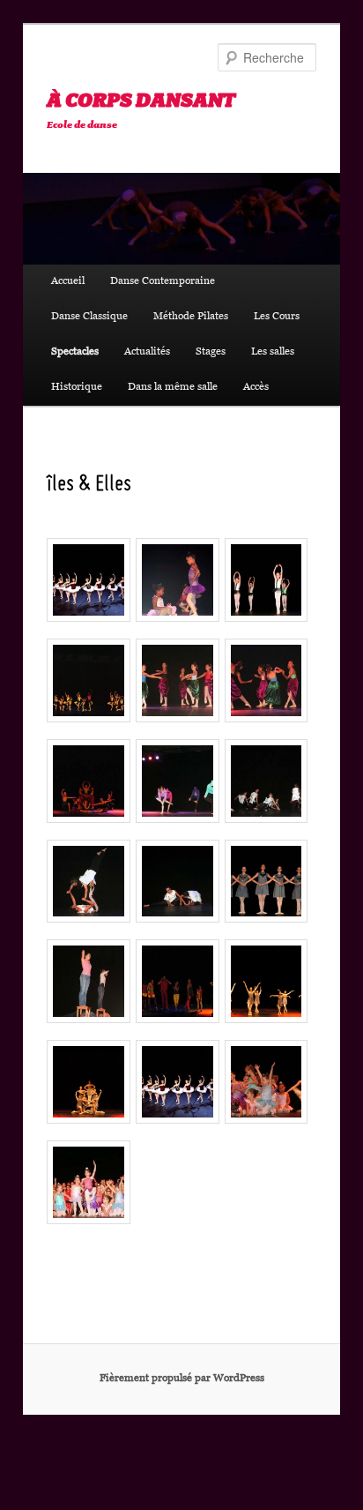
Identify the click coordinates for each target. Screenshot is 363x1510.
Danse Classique (89, 317)
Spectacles (75, 353)
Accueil (68, 282)
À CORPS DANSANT (140, 101)
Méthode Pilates (190, 317)
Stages (211, 353)
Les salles (272, 353)
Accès (256, 388)
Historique (76, 388)
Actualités (147, 353)
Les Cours (277, 317)
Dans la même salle (173, 388)
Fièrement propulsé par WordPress (182, 1379)
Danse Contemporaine (162, 282)
